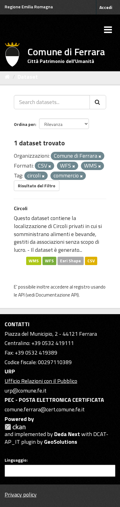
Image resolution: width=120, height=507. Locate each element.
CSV (91, 261)
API (21, 294)
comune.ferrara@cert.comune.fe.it (45, 409)
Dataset (28, 77)
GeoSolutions (60, 442)
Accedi (105, 7)
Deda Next (67, 434)
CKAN (15, 427)
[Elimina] (99, 156)
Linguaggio (15, 460)
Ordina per (24, 124)
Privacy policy (21, 494)
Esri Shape (70, 261)
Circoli (20, 208)
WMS (34, 261)
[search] (98, 102)
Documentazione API (57, 294)
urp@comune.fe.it (25, 390)
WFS (49, 261)
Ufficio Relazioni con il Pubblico (41, 381)
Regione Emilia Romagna (29, 6)
